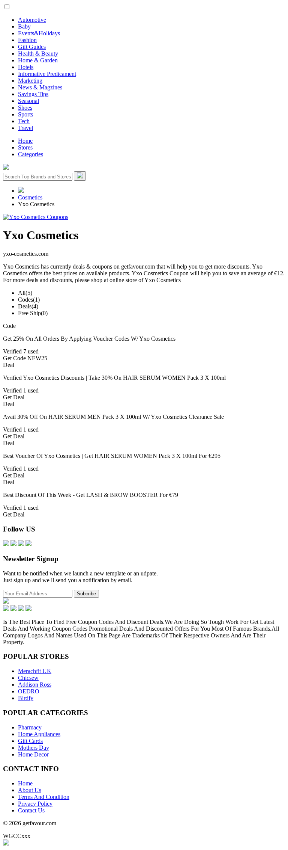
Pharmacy (30, 727)
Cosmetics (30, 197)
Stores (25, 147)
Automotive (32, 20)
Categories (30, 154)
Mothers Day (33, 747)
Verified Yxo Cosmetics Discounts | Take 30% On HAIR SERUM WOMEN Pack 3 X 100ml (114, 377)
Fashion (27, 40)
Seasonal (28, 101)
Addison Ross (34, 684)
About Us (29, 790)
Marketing (30, 80)
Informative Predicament (47, 74)
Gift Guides (32, 47)
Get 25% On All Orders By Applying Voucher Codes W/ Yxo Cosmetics (89, 338)
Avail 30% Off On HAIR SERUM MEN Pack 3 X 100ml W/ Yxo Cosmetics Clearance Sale (113, 417)
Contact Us (31, 810)
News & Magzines (40, 87)
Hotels (25, 67)
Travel (25, 128)
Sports (25, 114)
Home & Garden (38, 60)
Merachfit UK (34, 671)
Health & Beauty (38, 53)
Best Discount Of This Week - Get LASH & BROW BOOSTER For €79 (90, 495)
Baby (24, 26)
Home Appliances (39, 734)
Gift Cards (30, 741)
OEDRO (28, 691)
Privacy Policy (35, 803)
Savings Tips (33, 94)
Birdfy (25, 698)
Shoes (25, 107)
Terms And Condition (43, 797)
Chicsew (28, 678)
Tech (24, 121)
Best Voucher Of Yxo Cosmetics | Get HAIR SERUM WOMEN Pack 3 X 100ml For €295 (111, 456)
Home (25, 140)
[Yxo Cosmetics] (35, 217)
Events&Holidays (39, 33)
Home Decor (33, 754)
